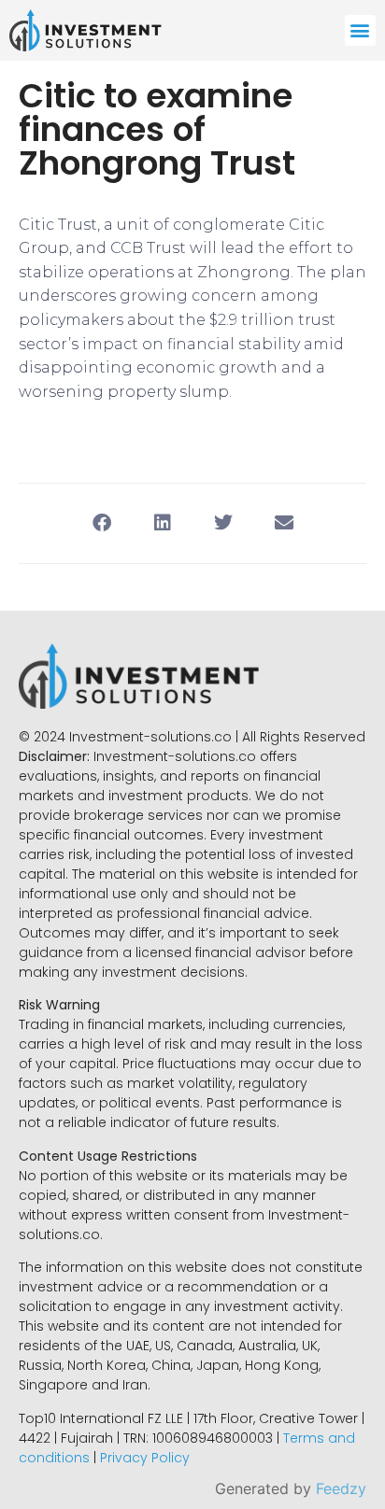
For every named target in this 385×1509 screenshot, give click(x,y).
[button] (360, 30)
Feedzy (341, 1488)
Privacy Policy (145, 1457)
